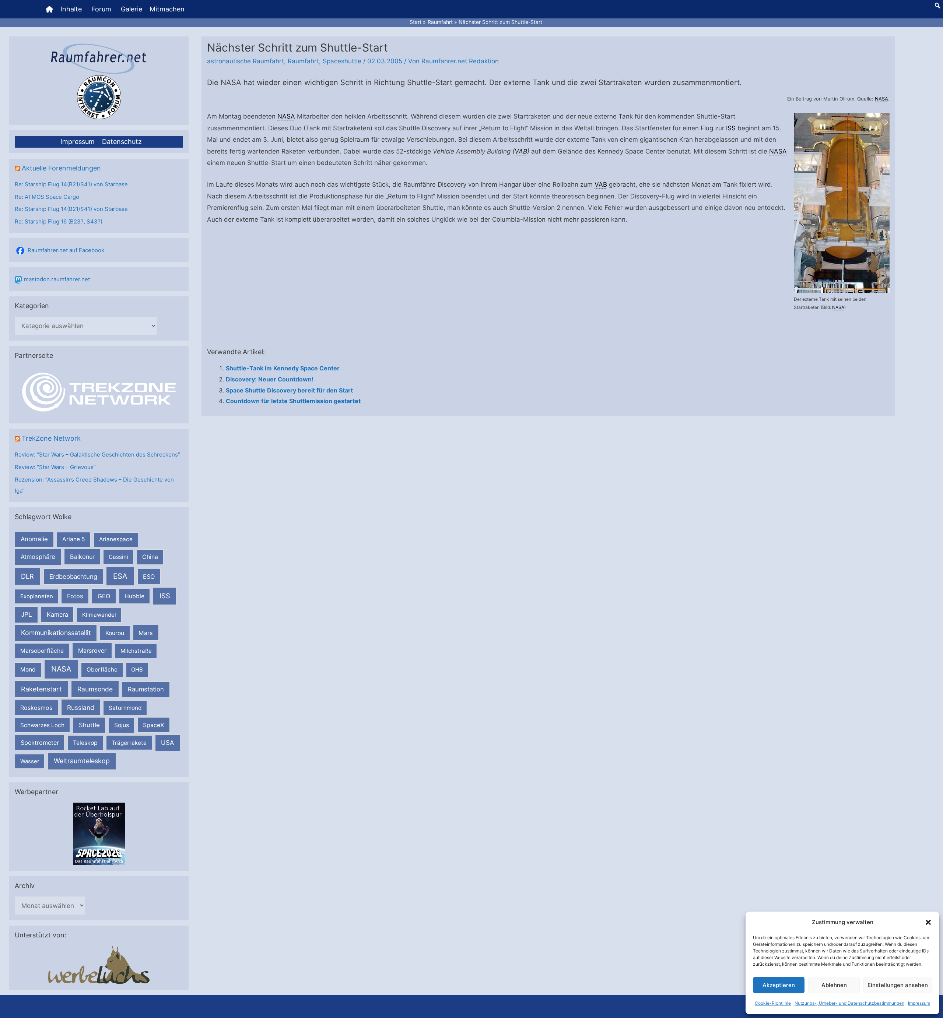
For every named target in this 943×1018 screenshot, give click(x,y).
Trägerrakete (129, 742)
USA (167, 742)
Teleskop (85, 742)
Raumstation (146, 689)
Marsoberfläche (42, 650)
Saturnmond (125, 707)
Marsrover (92, 650)
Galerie (131, 9)
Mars (146, 633)
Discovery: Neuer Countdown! (269, 379)
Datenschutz (122, 141)
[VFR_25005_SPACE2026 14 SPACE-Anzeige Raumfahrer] (99, 833)
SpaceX (153, 725)
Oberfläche (102, 669)
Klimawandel (99, 614)
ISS (164, 596)
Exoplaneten (36, 596)
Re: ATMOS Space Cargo (47, 196)
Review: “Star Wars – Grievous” (55, 467)
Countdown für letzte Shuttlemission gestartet (293, 401)
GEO (104, 596)
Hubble (134, 596)
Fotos (75, 596)
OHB (137, 669)
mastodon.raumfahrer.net (57, 279)
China (150, 556)
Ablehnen (834, 985)
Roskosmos (36, 707)
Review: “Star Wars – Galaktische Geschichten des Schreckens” (97, 454)
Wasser (29, 761)
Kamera (57, 614)
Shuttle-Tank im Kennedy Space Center (283, 368)
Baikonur (82, 556)
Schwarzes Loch (42, 725)
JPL (26, 614)
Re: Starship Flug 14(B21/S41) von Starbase (71, 184)
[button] (928, 922)
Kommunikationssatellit (56, 633)
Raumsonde (95, 689)
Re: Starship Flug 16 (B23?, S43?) (58, 221)
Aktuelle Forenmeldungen (61, 168)
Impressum (919, 1003)
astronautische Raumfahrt (245, 61)
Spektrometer (40, 742)
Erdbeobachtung (73, 576)
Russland (80, 707)
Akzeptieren (779, 985)
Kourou (114, 633)
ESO (149, 576)
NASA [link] (881, 99)
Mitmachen (167, 9)
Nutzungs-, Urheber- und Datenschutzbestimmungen (849, 1003)
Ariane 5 (73, 539)
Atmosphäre (38, 556)
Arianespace (116, 539)
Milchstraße (136, 650)
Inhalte (71, 9)
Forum (101, 9)
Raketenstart (41, 689)
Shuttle (89, 725)
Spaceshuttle (342, 61)
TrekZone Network (51, 438)
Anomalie (34, 539)
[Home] (49, 9)
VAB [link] (521, 151)
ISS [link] (731, 128)
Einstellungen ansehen (897, 985)
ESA (120, 576)
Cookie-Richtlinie (773, 1003)
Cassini (118, 556)
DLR (27, 576)
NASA (61, 669)
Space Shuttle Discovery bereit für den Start (289, 390)
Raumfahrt (303, 61)
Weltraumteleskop (82, 761)
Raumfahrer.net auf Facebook (66, 250)
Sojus (121, 725)
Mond (28, 669)
